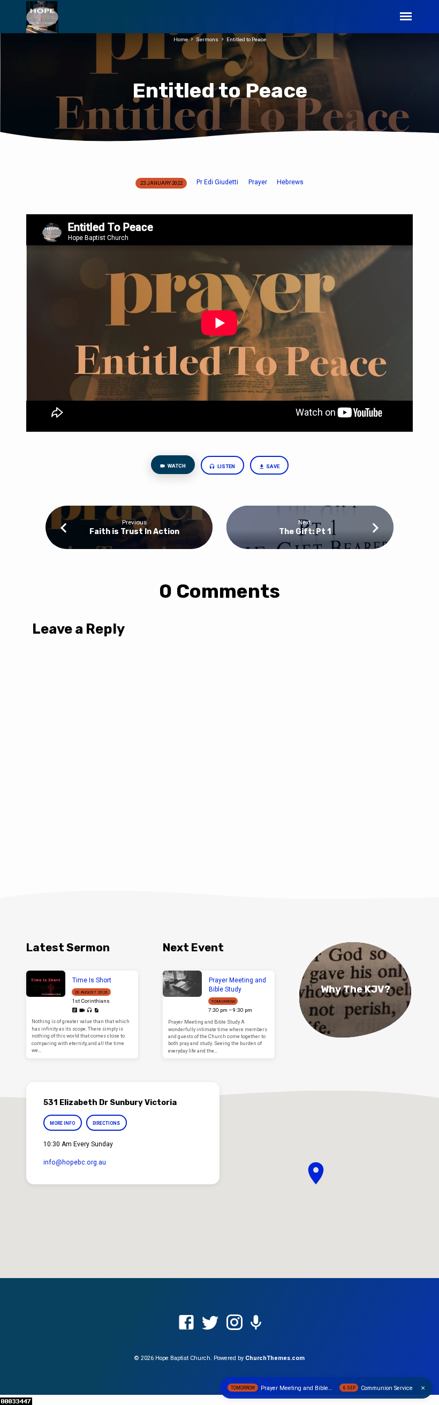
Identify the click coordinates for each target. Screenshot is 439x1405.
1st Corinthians (91, 1001)
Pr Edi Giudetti (217, 182)
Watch (176, 466)
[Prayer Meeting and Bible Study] (182, 984)
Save (272, 466)
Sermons (207, 39)
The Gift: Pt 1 (305, 531)
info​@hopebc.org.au (74, 1162)
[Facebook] (186, 1323)
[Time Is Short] (45, 984)
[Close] (423, 1388)
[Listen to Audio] (90, 1010)
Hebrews (290, 182)
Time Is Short (91, 980)
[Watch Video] (82, 1010)
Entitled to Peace (246, 39)
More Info (62, 1123)
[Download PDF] (96, 1010)
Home (180, 39)
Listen (225, 466)
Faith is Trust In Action (134, 531)
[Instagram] (234, 1323)
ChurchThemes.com (275, 1358)
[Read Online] (75, 1010)
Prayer (257, 182)
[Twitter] (210, 1323)
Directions (106, 1123)
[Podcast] (256, 1323)
